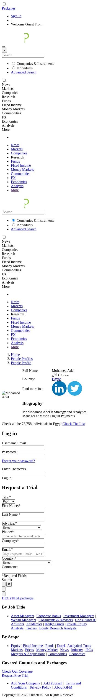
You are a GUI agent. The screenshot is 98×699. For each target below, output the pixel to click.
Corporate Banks (48, 616)
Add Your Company (25, 683)
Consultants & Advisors (56, 620)
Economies (19, 182)
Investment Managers (78, 616)
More (15, 190)
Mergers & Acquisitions (28, 654)
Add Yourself (52, 683)
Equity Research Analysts (57, 628)
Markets (17, 149)
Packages (8, 8)
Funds (15, 161)
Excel (61, 646)
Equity (16, 646)
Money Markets (22, 169)
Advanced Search (23, 72)
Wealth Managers (23, 620)
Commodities (20, 174)
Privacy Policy (40, 687)
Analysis (17, 186)
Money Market (47, 650)
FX (13, 178)
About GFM (63, 687)
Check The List (73, 424)
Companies (19, 153)
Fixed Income (21, 165)
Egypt (56, 379)
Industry (77, 650)
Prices (29, 650)
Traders (31, 628)
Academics (34, 624)
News (15, 145)
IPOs (89, 650)
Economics (77, 654)
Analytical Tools (79, 646)
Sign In (16, 16)
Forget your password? (18, 461)
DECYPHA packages (18, 598)
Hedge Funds (54, 624)
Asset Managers (22, 616)
